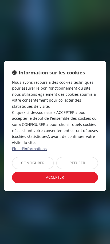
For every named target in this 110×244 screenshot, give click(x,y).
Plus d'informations (29, 148)
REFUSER (77, 162)
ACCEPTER (55, 177)
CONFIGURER (33, 162)
